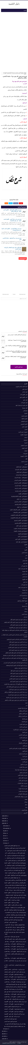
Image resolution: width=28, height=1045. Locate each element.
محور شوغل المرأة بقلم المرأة (21, 769)
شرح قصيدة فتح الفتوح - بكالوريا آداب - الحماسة (13, 974)
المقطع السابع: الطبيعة (22, 533)
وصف (26, 807)
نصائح (26, 804)
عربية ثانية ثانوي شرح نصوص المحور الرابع (18, 681)
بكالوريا (25, 549)
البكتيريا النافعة (24, 418)
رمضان (26, 608)
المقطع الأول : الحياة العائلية (21, 466)
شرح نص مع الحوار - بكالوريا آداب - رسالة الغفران (14, 946)
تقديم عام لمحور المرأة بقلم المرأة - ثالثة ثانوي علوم (14, 991)
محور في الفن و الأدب (23, 780)
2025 (5, 818)
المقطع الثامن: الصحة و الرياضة (21, 488)
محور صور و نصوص (23, 772)
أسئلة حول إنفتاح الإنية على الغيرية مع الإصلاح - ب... (14, 858)
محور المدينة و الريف (23, 753)
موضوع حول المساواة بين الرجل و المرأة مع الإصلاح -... (15, 986)
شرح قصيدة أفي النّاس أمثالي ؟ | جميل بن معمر (17, 334)
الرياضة (25, 437)
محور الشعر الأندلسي (23, 735)
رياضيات (25, 611)
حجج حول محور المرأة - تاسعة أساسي (11, 936)
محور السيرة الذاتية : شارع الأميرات (20, 729)
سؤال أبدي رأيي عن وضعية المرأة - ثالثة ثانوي (13, 989)
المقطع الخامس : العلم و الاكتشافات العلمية (18, 509)
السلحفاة (25, 440)
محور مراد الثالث (24, 785)
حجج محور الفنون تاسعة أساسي (10, 1021)
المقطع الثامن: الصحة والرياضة (21, 491)
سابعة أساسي (24, 614)
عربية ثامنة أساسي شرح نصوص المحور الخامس (17, 647)
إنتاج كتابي (25, 410)
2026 (6, 815)
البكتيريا (25, 413)
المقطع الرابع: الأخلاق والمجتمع (21, 523)
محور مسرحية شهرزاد (23, 788)
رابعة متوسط (24, 606)
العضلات (25, 450)
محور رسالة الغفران (23, 767)
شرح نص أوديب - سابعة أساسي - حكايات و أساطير (14, 969)
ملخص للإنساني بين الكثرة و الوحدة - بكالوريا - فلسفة (15, 882)
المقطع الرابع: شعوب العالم (21, 525)
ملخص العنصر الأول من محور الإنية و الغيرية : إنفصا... (14, 872)
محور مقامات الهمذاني (22, 793)
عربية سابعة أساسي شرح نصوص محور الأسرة (18, 689)
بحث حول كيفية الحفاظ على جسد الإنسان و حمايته (14, 870)
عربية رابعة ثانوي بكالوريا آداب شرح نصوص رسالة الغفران (15, 684)
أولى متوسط (24, 408)
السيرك (25, 442)
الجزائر (26, 429)
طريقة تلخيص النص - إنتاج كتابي (10, 922)
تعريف (26, 558)
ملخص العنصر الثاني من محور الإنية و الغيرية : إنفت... (14, 860)
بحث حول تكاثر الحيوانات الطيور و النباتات (12, 1006)
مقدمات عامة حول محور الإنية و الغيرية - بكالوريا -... (14, 897)
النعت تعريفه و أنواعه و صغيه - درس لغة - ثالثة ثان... (14, 890)
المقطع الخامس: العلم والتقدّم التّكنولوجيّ (19, 517)
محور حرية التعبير (23, 764)
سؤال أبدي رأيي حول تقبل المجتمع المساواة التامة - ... (15, 984)
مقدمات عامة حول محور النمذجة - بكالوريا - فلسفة (14, 892)
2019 (5, 1038)
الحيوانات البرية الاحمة (22, 432)
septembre (7, 828)
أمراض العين (24, 389)
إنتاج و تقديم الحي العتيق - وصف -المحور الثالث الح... (14, 939)
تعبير (26, 555)
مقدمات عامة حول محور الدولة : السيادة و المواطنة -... (15, 895)
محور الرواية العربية (23, 724)
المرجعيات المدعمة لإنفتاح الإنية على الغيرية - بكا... (14, 855)
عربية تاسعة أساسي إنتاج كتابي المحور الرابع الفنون (17, 639)
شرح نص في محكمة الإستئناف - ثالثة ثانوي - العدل (14, 999)
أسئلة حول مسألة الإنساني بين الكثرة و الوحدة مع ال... (15, 880)
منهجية (26, 799)
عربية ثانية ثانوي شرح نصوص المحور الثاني (18, 676)
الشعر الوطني (24, 448)
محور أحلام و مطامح (23, 710)
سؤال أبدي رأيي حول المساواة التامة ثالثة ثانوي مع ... (15, 1023)
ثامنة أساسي (24, 574)
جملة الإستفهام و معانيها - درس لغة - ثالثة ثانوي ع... (14, 924)
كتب (26, 705)
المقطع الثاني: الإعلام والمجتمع (21, 504)
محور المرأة (25, 756)
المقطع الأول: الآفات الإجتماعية (21, 469)
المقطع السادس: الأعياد (22, 536)
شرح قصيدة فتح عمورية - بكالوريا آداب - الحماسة (14, 1004)
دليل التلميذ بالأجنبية (19, 367)
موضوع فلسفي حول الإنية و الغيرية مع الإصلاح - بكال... (15, 887)
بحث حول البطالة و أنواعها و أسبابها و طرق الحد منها (14, 1026)
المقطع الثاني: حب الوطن (22, 507)
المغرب (25, 464)
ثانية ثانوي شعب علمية (22, 587)
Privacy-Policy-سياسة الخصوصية (8, 1042)
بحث (26, 547)
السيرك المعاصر (24, 445)
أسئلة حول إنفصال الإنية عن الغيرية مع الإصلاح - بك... (14, 865)
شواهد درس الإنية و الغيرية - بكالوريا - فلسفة (13, 905)
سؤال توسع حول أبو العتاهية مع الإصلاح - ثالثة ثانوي (14, 910)
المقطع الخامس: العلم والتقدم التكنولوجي (19, 515)
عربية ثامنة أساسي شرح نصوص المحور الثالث (18, 642)
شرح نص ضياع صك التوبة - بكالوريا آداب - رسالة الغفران (15, 979)
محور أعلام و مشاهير (23, 713)
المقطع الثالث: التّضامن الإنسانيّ (20, 483)
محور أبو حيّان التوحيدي (22, 708)
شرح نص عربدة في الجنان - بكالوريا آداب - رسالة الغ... (15, 941)
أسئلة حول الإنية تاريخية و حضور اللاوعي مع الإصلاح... (14, 848)
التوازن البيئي (24, 426)
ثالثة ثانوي (25, 563)
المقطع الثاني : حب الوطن (22, 499)
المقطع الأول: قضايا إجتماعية (21, 474)
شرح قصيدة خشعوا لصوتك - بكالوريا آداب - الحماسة (14, 1009)
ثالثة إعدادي (25, 560)
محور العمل (25, 745)
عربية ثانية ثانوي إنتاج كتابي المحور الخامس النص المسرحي (15, 662)
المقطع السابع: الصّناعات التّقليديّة (20, 531)
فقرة (26, 702)
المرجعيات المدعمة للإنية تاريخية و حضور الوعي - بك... (15, 850)
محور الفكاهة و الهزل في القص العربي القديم (18, 748)
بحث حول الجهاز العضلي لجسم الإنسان (12, 845)
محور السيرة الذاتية (23, 727)
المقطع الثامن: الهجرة (23, 493)
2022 (5, 1031)
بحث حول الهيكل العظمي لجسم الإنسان (12, 877)
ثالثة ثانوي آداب (24, 566)
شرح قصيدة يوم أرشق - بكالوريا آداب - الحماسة (13, 1011)
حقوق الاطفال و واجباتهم (22, 600)
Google (20, 203)
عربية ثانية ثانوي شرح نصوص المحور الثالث (18, 673)
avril (6, 838)
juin (5, 833)
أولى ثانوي (25, 399)
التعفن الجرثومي (24, 424)
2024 (5, 820)
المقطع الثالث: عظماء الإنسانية (21, 485)
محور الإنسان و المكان (22, 716)
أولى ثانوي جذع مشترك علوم (21, 405)
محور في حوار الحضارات (22, 783)
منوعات (25, 802)
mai (5, 835)
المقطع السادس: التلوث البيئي (21, 539)
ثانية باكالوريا (24, 579)
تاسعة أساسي (24, 552)
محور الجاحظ (24, 718)
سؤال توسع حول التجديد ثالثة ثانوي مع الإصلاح (13, 919)
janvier (6, 1028)
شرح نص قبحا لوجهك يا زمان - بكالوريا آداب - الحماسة (15, 976)
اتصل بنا (19, 1042)
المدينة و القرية (24, 461)
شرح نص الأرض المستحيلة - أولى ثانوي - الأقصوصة (14, 1014)
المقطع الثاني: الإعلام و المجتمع (21, 501)
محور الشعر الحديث (23, 737)
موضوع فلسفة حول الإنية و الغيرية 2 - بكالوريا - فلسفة (15, 862)
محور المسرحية (24, 759)
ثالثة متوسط (24, 571)
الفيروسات (25, 453)
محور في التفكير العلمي (22, 775)
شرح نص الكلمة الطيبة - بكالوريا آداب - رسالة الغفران (15, 958)
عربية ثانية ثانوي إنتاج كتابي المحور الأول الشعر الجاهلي (16, 652)
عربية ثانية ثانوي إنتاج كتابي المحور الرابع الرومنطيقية (16, 665)
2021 (5, 1033)
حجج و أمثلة (25, 598)
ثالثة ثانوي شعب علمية (22, 568)
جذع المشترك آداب (23, 595)
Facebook (16, 203)
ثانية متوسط (24, 590)
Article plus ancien (6, 294)
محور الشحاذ (24, 732)
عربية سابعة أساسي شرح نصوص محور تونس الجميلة (16, 697)
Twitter (10, 203)
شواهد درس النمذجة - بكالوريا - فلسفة (12, 900)
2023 (5, 823)
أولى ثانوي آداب (24, 402)
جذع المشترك (24, 592)
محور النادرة (24, 761)
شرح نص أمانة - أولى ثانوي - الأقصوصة (12, 1016)
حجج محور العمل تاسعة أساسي (10, 1018)
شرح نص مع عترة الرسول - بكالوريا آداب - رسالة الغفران (15, 949)
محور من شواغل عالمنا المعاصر (21, 796)
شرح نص (25, 616)
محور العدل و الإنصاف (23, 743)
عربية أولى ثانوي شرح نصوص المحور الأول (18, 619)
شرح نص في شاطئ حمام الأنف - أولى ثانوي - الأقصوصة (15, 1001)
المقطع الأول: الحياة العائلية (21, 472)
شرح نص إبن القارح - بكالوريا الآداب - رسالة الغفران (14, 994)
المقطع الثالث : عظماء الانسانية (21, 477)
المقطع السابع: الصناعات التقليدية (20, 528)
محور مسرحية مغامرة (23, 791)
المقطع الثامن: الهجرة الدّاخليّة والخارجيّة (19, 496)
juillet (5, 830)
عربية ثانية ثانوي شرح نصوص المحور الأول (19, 670)
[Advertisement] (14, 27)
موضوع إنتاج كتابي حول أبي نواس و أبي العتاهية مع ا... (15, 912)
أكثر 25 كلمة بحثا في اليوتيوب (21, 386)
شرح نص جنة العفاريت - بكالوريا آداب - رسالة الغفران (15, 996)
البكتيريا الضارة (24, 416)
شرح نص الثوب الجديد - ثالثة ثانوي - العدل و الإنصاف (14, 971)
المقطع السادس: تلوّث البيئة (21, 541)
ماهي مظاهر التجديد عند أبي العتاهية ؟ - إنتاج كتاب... (14, 907)
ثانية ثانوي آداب (24, 584)
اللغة (26, 458)
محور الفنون (24, 751)
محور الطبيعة (24, 740)
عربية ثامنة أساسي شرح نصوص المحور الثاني (18, 644)
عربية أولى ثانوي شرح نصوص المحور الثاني (18, 624)
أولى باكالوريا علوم (23, 397)
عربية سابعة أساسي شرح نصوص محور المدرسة (17, 694)
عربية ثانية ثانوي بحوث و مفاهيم (21, 668)
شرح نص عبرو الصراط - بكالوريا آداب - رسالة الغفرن (14, 981)
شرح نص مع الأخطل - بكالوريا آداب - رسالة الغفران (14, 944)
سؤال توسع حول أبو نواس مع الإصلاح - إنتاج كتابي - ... (15, 914)
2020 (5, 1036)
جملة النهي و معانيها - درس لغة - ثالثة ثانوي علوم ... (14, 927)
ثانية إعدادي (25, 576)
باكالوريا (25, 544)
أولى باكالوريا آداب (23, 394)
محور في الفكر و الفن (23, 777)
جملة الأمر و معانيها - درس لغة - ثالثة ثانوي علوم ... (14, 929)
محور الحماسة (24, 721)
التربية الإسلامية (24, 421)
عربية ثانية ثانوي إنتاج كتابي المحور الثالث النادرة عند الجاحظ (15, 655)
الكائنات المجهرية (23, 456)
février (6, 843)
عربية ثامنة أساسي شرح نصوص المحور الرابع (18, 650)
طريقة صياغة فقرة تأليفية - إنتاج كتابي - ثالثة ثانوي (14, 917)
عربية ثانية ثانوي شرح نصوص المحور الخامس (18, 678)
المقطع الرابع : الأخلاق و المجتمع (20, 520)
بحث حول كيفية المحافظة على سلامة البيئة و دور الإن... (15, 885)
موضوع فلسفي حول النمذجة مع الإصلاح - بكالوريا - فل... (15, 875)
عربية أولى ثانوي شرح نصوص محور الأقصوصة (18, 627)
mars (6, 840)
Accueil (14, 294)
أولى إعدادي (24, 391)
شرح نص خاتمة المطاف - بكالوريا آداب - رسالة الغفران (15, 951)
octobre (6, 825)
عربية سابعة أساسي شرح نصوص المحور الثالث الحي (16, 686)
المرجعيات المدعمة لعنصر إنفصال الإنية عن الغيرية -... (15, 867)
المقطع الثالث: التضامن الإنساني (20, 480)
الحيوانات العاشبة (23, 434)
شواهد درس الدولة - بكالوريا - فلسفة (11, 902)
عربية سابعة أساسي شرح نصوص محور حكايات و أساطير (16, 700)
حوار (26, 603)
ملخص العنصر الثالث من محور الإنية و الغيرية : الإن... (14, 853)
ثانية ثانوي (25, 582)
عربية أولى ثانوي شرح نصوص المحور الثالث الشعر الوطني (15, 622)
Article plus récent (22, 294)
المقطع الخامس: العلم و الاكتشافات (20, 512)
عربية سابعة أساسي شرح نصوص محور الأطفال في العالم (16, 692)
